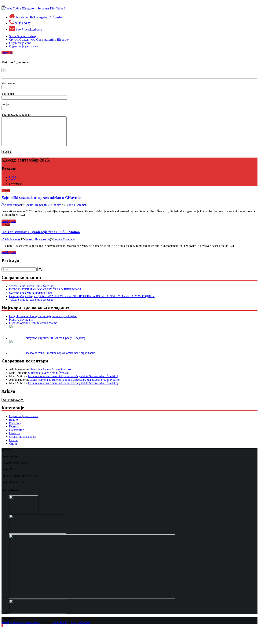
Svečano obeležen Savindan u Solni (30, 292)
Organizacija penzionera (23, 416)
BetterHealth (59, 622)
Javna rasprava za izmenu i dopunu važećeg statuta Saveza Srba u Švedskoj (73, 376)
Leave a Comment (76, 204)
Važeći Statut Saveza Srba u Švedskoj (31, 286)
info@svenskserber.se (28, 29)
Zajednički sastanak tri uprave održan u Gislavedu (41, 198)
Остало (13, 440)
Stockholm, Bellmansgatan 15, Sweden (39, 17)
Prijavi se (7, 52)
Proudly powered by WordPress (21, 622)
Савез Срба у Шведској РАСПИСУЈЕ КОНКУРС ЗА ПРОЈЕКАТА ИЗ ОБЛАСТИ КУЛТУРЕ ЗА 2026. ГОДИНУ (82, 296)
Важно (29, 204)
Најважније (42, 204)
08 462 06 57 (22, 23)
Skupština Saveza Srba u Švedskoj (50, 369)
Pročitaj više (9, 221)
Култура (14, 426)
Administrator (12, 204)
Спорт (13, 443)
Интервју (15, 423)
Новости (56, 204)
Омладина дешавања (22, 436)
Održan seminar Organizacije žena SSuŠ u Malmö (41, 232)
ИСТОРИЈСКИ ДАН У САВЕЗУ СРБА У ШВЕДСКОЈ (45, 289)
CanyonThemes (80, 622)
